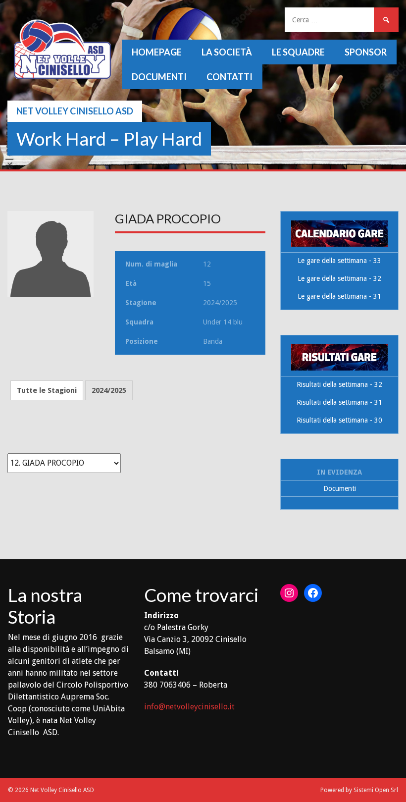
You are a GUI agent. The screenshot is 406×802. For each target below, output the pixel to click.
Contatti (229, 76)
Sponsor (366, 52)
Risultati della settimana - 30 (339, 420)
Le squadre (298, 52)
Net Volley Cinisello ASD (74, 111)
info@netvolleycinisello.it (189, 706)
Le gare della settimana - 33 (339, 261)
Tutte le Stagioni (47, 390)
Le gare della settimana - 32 (339, 278)
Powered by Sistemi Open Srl (359, 790)
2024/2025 (109, 390)
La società (227, 52)
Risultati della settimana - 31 (339, 402)
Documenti (159, 76)
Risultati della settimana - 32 (339, 384)
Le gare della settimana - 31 (339, 296)
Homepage (157, 52)
